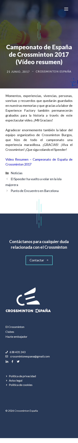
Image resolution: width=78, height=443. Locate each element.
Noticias (16, 173)
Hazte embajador (16, 336)
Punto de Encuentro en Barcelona (35, 191)
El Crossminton (14, 326)
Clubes (9, 331)
